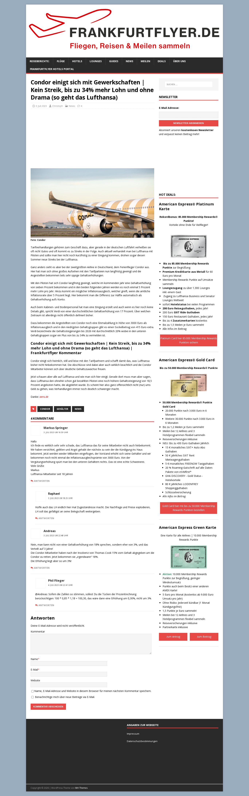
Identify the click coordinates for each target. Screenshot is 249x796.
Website (35, 680)
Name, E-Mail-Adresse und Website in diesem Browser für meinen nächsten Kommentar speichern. (92, 691)
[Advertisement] (92, 138)
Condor (45, 408)
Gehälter (62, 408)
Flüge (61, 61)
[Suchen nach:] (188, 84)
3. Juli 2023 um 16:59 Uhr (56, 432)
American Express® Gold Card (187, 359)
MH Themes (81, 787)
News (129, 61)
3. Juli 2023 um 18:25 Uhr (60, 498)
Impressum (133, 733)
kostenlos (190, 320)
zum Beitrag (204, 636)
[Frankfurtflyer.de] (124, 51)
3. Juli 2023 (41, 106)
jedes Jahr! (185, 308)
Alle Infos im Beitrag (174, 328)
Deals (162, 61)
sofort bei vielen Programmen (189, 304)
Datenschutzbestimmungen (142, 741)
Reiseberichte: (39, 61)
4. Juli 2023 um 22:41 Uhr (60, 585)
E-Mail (34, 669)
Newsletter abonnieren (188, 123)
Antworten (42, 480)
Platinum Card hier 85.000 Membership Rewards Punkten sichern (188, 340)
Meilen (145, 61)
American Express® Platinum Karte (186, 206)
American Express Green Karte (187, 527)
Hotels (77, 61)
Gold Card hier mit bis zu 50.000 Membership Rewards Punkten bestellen (188, 508)
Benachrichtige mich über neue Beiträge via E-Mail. (65, 697)
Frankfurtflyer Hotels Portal (52, 69)
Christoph (57, 106)
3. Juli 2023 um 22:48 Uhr (56, 535)
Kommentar (38, 631)
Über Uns (179, 61)
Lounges (96, 61)
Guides (113, 61)
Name (34, 659)
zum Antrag (173, 636)
